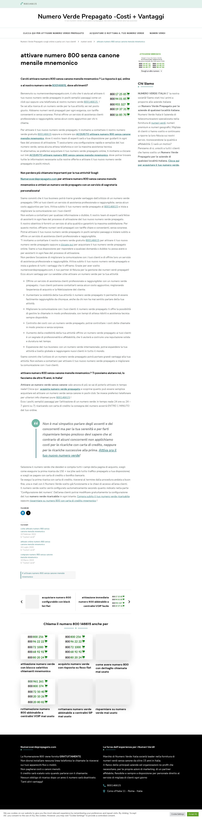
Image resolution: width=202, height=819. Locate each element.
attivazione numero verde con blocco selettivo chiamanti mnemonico (38, 667)
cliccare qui (67, 244)
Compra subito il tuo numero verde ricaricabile (103, 496)
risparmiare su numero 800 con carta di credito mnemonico (63, 500)
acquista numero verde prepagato (60, 389)
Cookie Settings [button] (177, 814)
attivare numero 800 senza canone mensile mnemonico (43, 575)
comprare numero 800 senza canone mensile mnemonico (37, 556)
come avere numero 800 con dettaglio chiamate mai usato (112, 668)
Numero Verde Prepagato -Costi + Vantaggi (101, 16)
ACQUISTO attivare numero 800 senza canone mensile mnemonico (68, 155)
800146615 (59, 85)
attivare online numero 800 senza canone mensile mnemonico (35, 543)
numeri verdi (158, 123)
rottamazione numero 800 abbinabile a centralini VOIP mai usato (37, 712)
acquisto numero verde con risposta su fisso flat (74, 665)
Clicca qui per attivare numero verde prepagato (53, 33)
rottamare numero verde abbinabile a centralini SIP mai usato (75, 712)
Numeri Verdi (157, 33)
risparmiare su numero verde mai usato (111, 711)
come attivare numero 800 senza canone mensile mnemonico (35, 530)
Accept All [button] (193, 814)
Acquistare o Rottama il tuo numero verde (117, 33)
